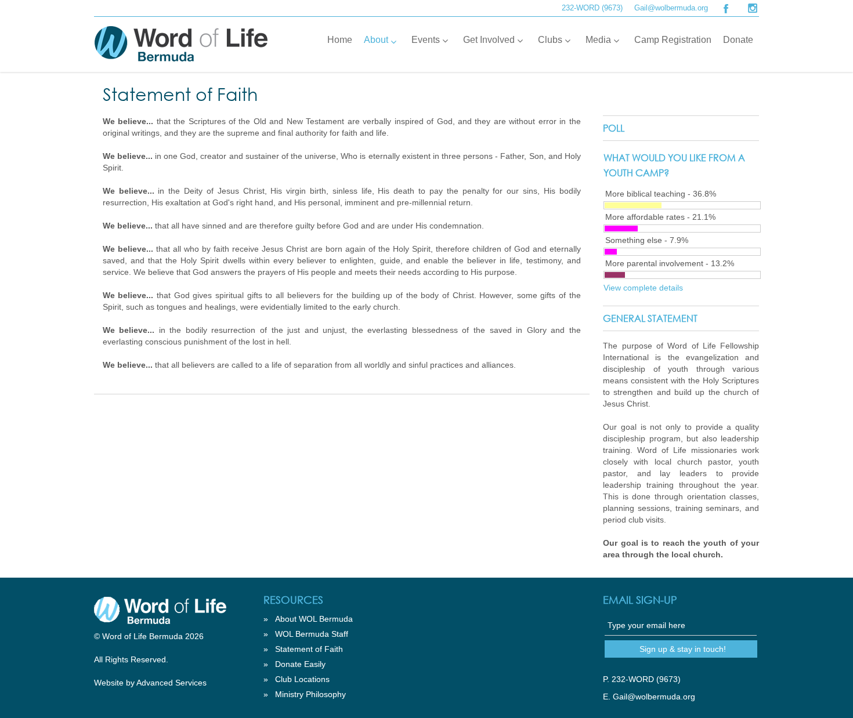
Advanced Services (171, 682)
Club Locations (302, 679)
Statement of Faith (309, 649)
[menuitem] (339, 40)
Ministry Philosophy (310, 694)
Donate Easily (300, 664)
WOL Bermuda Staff (311, 634)
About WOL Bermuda (314, 618)
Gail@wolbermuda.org (671, 7)
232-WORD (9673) (592, 7)
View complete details (643, 287)
